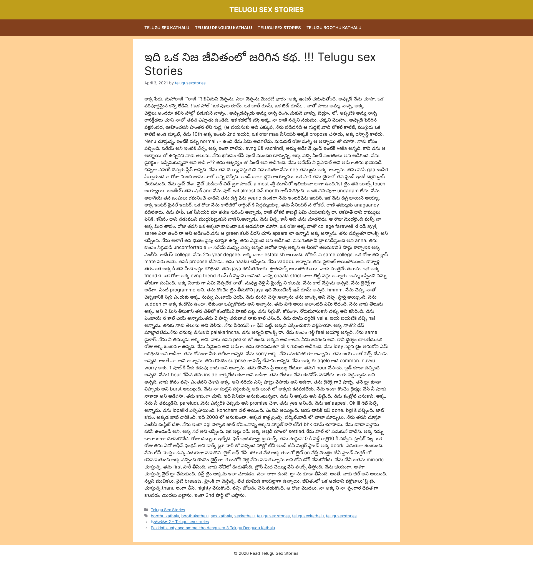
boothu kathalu (165, 515)
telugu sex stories (273, 515)
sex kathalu (221, 515)
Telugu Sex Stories (266, 10)
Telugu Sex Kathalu (166, 27)
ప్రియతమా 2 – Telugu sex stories (180, 521)
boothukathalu (194, 515)
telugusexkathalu (308, 515)
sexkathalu (244, 515)
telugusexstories (341, 515)
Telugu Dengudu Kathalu (223, 27)
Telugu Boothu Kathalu (333, 27)
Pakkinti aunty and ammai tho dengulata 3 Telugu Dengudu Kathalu (213, 527)
